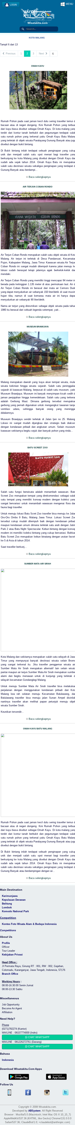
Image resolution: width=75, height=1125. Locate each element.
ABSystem (34, 1110)
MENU (69, 3)
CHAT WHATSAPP (38, 1037)
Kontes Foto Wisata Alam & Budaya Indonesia (29, 924)
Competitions (8, 930)
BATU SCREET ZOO (38, 447)
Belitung (7, 903)
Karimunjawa (10, 896)
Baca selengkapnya (39, 177)
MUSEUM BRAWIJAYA (38, 326)
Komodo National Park (15, 911)
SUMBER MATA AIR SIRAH (37, 563)
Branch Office (10, 973)
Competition (8, 917)
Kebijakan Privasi (12, 954)
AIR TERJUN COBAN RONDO (37, 187)
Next (42, 53)
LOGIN (13, 4)
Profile (6, 943)
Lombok (7, 907)
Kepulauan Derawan (14, 899)
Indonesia (8, 1059)
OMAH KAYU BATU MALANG (37, 728)
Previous (10, 53)
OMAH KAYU (37, 66)
